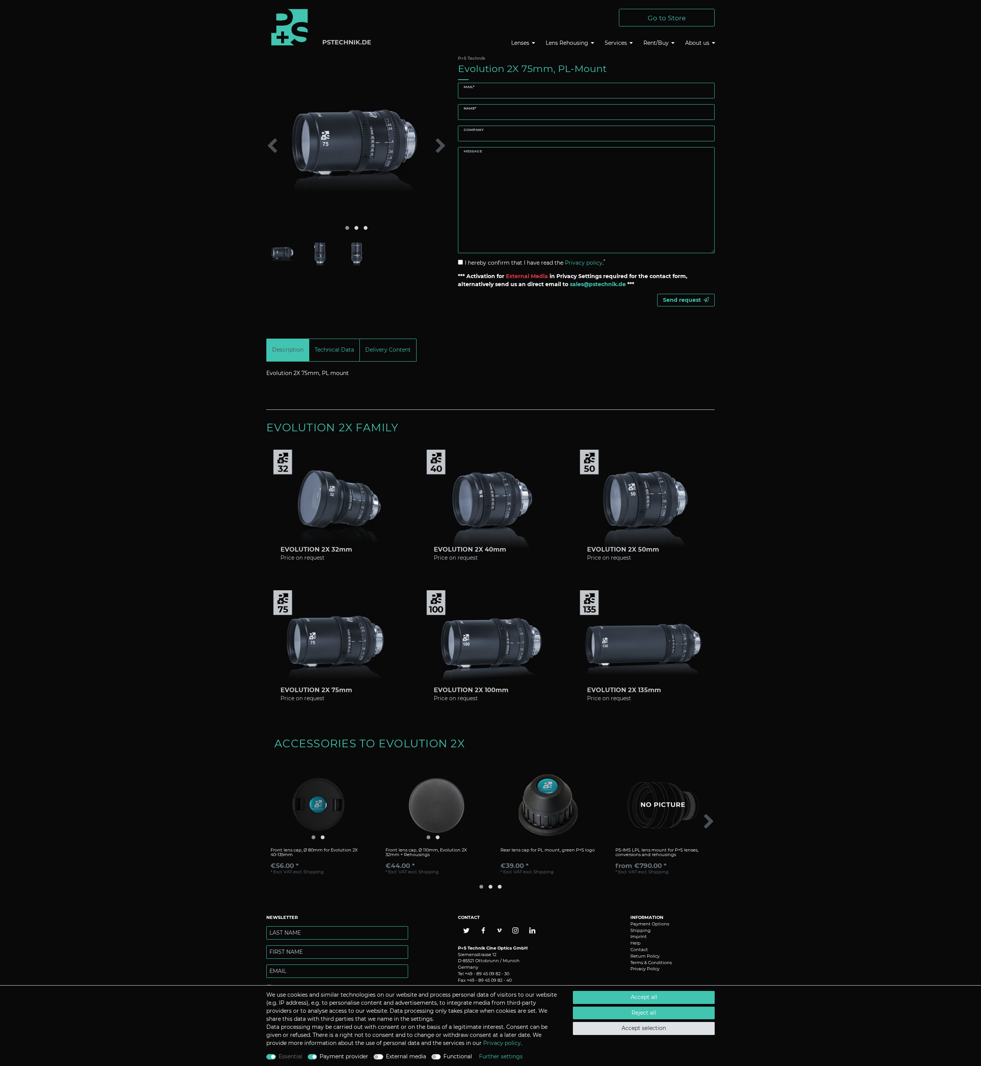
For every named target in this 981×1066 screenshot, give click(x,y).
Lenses (520, 42)
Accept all (644, 997)
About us (697, 42)
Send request (682, 299)
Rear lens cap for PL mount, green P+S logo (547, 850)
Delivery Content (388, 349)
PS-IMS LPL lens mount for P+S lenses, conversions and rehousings (656, 852)
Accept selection (644, 1028)
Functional (457, 1056)
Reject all (644, 1012)
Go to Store (667, 18)
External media (406, 1056)
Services (616, 42)
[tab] (287, 350)
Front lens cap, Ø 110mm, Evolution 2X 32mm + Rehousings (426, 852)
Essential (290, 1056)
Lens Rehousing (567, 42)
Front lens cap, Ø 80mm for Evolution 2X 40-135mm (314, 852)
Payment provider (344, 1056)
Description (287, 349)
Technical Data (334, 349)
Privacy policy (502, 1043)
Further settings (501, 1056)
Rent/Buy (656, 42)
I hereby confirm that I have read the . (535, 262)
